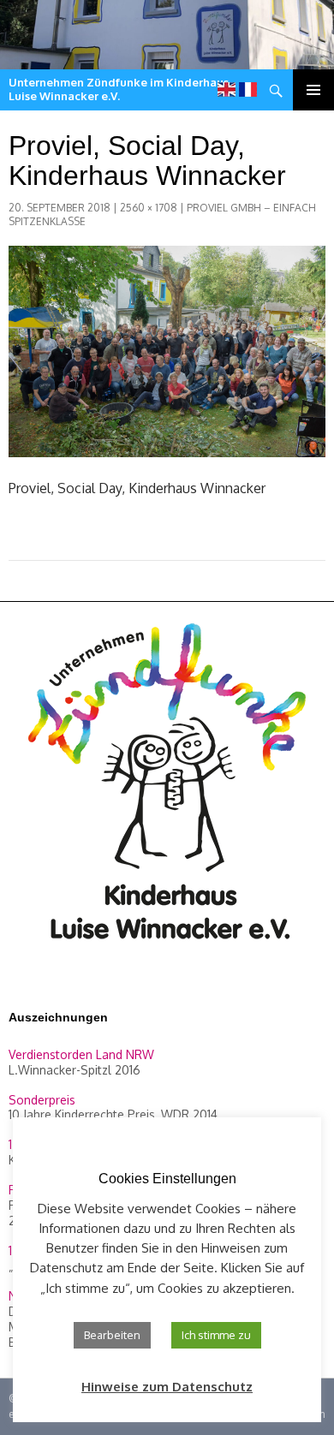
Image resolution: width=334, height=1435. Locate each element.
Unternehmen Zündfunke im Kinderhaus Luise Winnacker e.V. (119, 89)
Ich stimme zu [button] (216, 1335)
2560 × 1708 (148, 207)
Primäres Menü (313, 89)
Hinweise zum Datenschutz (167, 1386)
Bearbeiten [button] (112, 1335)
